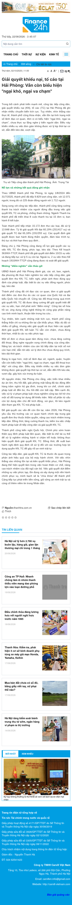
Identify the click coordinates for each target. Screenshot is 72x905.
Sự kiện (40, 54)
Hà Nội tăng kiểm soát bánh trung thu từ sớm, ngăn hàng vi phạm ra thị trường (22, 721)
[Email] (62, 71)
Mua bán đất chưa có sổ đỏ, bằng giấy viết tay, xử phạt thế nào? (21, 686)
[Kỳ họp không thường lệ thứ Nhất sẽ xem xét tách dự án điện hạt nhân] (36, 776)
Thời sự (27, 54)
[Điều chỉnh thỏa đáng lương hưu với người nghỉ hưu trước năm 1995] (54, 622)
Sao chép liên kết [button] (60, 507)
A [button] (48, 70)
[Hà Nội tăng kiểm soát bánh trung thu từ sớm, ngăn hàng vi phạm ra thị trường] (54, 728)
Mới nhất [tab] (10, 753)
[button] (67, 44)
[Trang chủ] (36, 24)
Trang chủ (10, 54)
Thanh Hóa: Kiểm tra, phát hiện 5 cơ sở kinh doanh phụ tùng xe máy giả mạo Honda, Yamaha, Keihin (22, 652)
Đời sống (26, 64)
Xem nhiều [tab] (27, 753)
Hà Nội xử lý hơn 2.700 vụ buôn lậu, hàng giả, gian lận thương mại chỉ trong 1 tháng (22, 544)
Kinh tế (54, 54)
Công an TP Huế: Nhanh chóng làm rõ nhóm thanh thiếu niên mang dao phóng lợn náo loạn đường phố (21, 582)
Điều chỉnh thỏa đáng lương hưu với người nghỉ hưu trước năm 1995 (22, 615)
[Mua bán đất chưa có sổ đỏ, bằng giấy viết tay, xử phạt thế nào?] (54, 693)
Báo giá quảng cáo (58, 894)
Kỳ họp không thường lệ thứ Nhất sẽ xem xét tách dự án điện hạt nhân (34, 798)
